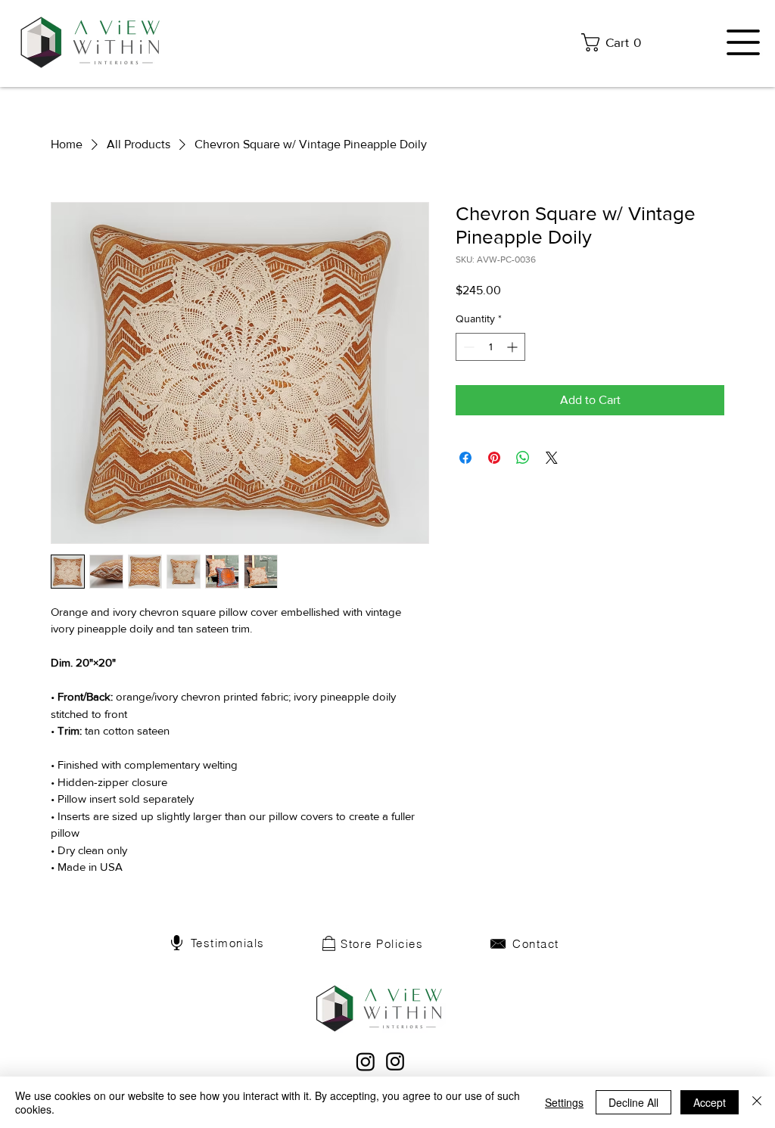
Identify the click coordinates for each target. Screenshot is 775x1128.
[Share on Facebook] (465, 458)
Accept (709, 1102)
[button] (615, 42)
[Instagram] (395, 1061)
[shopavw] (365, 1061)
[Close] (757, 1102)
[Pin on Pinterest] (494, 458)
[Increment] (513, 347)
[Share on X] (552, 458)
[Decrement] (467, 347)
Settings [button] (564, 1102)
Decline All (633, 1102)
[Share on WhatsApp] (523, 458)
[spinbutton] (490, 347)
